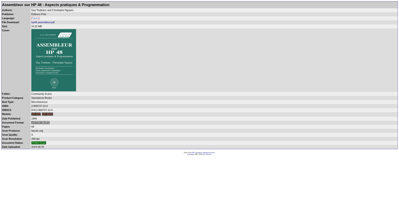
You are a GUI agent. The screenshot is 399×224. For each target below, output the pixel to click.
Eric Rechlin (207, 154)
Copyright (190, 154)
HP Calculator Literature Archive (203, 152)
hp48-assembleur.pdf (43, 22)
